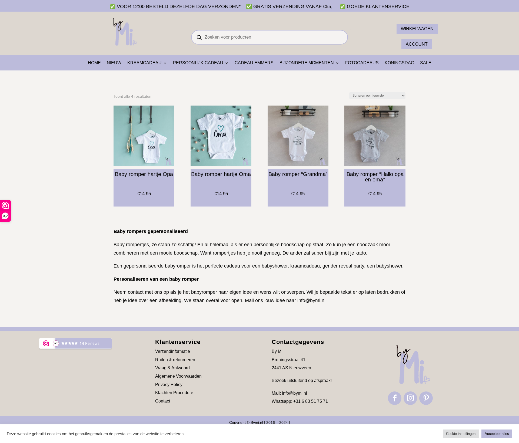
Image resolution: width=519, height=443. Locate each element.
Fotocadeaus (362, 63)
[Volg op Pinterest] (426, 398)
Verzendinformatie (172, 351)
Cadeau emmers (254, 63)
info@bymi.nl (311, 300)
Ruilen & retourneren (175, 359)
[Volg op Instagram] (410, 398)
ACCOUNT (417, 44)
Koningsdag (399, 63)
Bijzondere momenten (307, 63)
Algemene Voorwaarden (178, 376)
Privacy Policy (168, 384)
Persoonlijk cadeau (198, 63)
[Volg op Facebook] (394, 398)
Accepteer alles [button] (497, 434)
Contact (162, 401)
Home (94, 63)
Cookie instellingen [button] (460, 434)
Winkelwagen (417, 28)
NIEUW (114, 63)
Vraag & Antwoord (172, 368)
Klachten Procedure (174, 392)
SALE (425, 63)
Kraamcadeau (144, 63)
